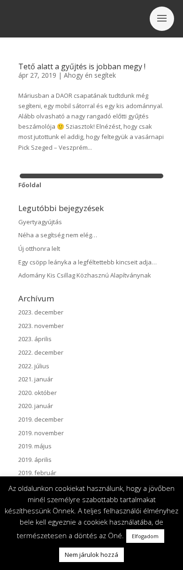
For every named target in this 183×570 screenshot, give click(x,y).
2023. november (41, 326)
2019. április (35, 459)
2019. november (41, 433)
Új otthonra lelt (39, 248)
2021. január (35, 379)
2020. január (35, 406)
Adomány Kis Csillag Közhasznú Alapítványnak (84, 275)
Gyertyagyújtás (40, 222)
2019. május (35, 446)
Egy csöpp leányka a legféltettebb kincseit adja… (87, 262)
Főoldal (29, 185)
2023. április (35, 339)
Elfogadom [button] (145, 536)
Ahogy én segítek (90, 75)
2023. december (40, 312)
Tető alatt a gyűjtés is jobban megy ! (81, 66)
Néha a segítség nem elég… (57, 235)
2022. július (33, 366)
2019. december (40, 419)
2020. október (37, 392)
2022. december (40, 352)
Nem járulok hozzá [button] (91, 554)
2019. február (37, 472)
